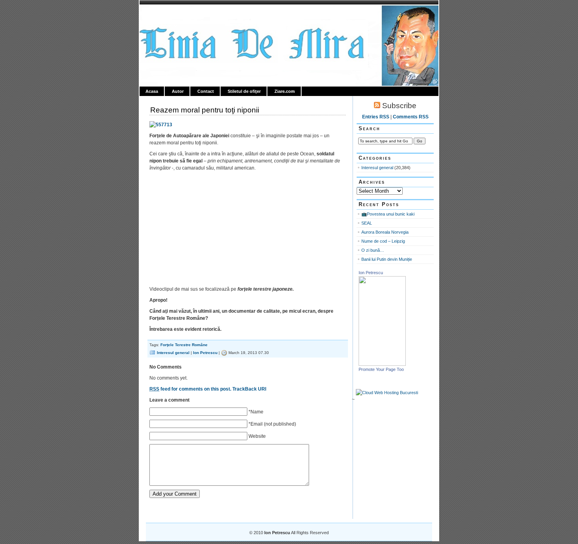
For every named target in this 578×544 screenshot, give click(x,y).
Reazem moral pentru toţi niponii (204, 110)
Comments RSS (411, 117)
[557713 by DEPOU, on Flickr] (160, 124)
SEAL (366, 223)
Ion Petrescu (173, 14)
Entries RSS (375, 117)
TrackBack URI (249, 389)
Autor (178, 91)
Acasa (151, 91)
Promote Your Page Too (381, 369)
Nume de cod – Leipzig (383, 241)
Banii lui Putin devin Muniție (386, 259)
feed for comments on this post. (190, 389)
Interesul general (173, 352)
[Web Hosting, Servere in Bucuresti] (387, 392)
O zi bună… (372, 250)
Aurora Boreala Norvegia (385, 232)
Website (257, 436)
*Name (256, 412)
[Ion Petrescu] (382, 364)
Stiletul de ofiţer (244, 91)
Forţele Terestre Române (184, 345)
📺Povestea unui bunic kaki (387, 214)
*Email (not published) (272, 424)
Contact (205, 91)
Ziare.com (284, 91)
